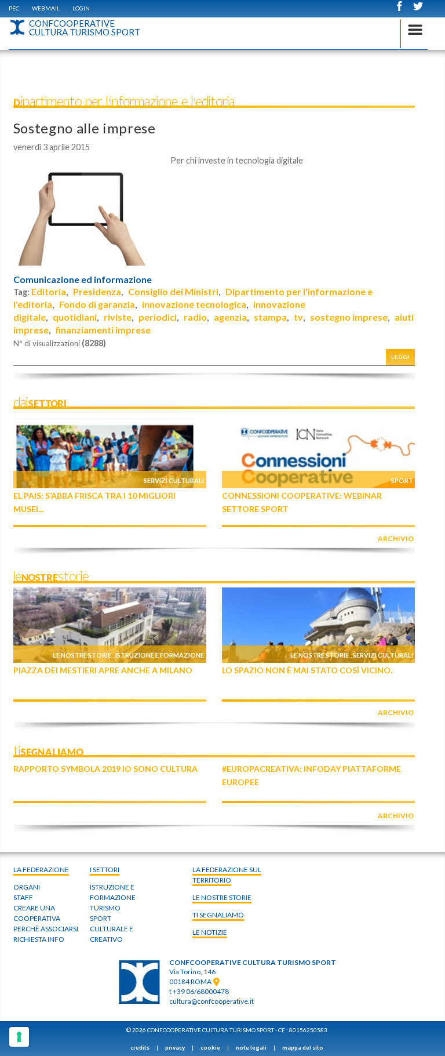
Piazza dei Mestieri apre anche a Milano (102, 670)
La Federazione (41, 869)
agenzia (230, 316)
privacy (175, 1047)
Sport (402, 480)
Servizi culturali (174, 480)
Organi (26, 887)
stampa (270, 316)
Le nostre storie (82, 655)
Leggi (400, 357)
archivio (396, 538)
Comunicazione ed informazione (82, 279)
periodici (157, 316)
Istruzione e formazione (159, 655)
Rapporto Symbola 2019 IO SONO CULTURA (105, 769)
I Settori (104, 869)
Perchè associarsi (45, 928)
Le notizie (209, 932)
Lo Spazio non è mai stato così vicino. (307, 670)
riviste (118, 316)
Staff (23, 897)
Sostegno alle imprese (84, 127)
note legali (251, 1047)
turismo (105, 907)
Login (81, 8)
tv (298, 316)
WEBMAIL (46, 8)
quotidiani (75, 316)
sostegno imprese (349, 316)
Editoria (48, 291)
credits (139, 1047)
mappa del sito (302, 1047)
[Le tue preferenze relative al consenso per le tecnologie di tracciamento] (19, 1037)
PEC (14, 8)
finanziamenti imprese (103, 329)
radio (195, 316)
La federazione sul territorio (226, 874)
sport (100, 918)
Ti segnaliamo (218, 914)
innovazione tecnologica (194, 304)
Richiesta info (38, 939)
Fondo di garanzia (97, 304)
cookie (210, 1047)
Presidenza (97, 291)
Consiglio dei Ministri (173, 291)
